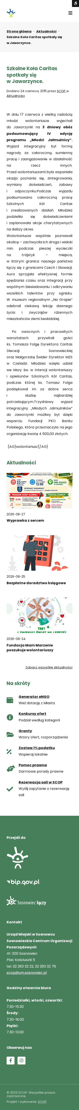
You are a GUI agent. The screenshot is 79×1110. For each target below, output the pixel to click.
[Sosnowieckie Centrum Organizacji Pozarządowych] (11, 13)
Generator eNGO (34, 696)
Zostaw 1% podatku (37, 747)
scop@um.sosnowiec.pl (27, 972)
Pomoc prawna (33, 765)
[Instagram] (21, 1060)
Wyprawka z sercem (25, 520)
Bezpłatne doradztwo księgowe (36, 583)
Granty (25, 730)
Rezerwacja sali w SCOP (41, 782)
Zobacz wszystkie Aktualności (48, 667)
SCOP (61, 91)
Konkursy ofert (32, 713)
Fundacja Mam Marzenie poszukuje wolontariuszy (30, 648)
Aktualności (46, 31)
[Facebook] (10, 1060)
